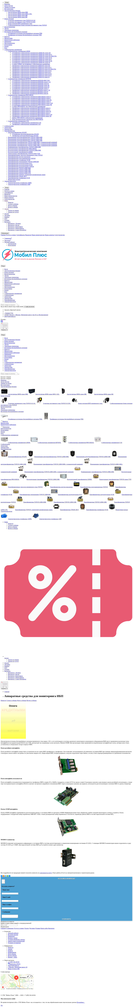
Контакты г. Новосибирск (16, 228)
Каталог (6, 378)
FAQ (5, 218)
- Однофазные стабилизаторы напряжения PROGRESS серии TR (32, 105)
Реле (5, 48)
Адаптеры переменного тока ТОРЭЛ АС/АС (21, 20)
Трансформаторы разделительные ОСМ (20, 165)
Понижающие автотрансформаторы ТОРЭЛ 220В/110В (25, 139)
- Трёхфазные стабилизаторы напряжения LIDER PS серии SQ (31, 66)
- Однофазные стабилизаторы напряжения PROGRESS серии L (31, 98)
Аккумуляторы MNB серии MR (18, 15)
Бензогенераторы (9, 27)
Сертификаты (8, 192)
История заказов (13, 934)
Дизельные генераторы (11, 30)
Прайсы (6, 217)
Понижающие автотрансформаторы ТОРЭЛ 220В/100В (25, 137)
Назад (6, 2)
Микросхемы (8, 38)
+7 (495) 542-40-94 (13, 962)
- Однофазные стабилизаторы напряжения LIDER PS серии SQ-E (32, 57)
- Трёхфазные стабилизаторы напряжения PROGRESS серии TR (31, 116)
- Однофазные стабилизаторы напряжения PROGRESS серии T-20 (32, 103)
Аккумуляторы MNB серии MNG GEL (20, 14)
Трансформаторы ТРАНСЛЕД (17, 176)
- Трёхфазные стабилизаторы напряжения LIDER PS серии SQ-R (32, 74)
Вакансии (7, 194)
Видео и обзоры (13, 207)
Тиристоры (7, 127)
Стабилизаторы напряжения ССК (18, 121)
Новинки (7, 4)
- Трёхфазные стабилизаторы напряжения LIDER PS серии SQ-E (31, 70)
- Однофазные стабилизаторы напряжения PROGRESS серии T (31, 101)
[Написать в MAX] (2, 322)
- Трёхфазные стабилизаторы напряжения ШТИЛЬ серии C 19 (31, 90)
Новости (10, 202)
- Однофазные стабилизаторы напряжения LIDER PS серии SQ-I (32, 59)
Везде (6, 269)
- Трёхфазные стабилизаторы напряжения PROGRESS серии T (31, 113)
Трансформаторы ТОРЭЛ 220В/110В (19, 170)
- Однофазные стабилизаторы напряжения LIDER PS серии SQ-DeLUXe (34, 56)
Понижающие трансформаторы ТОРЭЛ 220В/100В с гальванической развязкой (32, 142)
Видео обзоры (12, 955)
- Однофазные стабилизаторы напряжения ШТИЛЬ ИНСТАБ (31, 80)
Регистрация (12, 245)
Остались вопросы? (66, 878)
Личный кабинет (13, 933)
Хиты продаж (8, 5)
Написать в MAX (15, 964)
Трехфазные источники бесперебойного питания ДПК (25, 35)
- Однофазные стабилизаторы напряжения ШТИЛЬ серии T (30, 88)
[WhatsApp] (7, 876)
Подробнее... (81, 1002)
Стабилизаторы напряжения (13, 49)
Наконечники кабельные (12, 40)
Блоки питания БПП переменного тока (20, 23)
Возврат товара (12, 938)
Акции (6, 209)
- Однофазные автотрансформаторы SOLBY (25, 134)
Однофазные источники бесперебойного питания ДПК (25, 33)
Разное (6, 46)
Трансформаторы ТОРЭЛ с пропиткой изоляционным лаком (26, 174)
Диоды (6, 28)
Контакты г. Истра (13, 225)
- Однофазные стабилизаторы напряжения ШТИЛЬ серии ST (30, 87)
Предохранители (9, 43)
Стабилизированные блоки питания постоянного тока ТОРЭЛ (27, 25)
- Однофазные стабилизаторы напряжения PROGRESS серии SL (32, 100)
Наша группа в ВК (14, 969)
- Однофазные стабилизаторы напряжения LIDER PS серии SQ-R (32, 61)
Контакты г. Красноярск (15, 226)
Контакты (7, 222)
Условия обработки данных (16, 939)
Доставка (7, 215)
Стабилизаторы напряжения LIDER (19, 51)
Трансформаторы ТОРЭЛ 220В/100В (19, 168)
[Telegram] (5, 876)
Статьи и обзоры (13, 204)
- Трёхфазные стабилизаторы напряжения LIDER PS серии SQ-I (31, 72)
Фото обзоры (12, 954)
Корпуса (7, 36)
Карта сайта (44, 928)
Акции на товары (13, 210)
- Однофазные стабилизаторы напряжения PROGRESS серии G (31, 96)
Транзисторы (8, 129)
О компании (10, 928)
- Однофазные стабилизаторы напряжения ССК (26, 122)
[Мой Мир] (9, 876)
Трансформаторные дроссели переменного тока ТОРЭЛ (25, 155)
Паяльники (7, 41)
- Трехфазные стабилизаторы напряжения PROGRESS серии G (31, 108)
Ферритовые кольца (14, 179)
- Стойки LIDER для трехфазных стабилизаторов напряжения (31, 64)
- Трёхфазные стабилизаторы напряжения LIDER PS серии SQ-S (31, 75)
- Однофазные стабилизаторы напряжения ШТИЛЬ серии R (30, 83)
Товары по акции (9, 7)
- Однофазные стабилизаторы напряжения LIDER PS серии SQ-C (32, 54)
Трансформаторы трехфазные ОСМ (19, 178)
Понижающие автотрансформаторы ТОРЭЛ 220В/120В (25, 140)
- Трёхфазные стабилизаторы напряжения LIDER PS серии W (31, 77)
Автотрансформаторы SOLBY (17, 132)
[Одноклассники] (3, 876)
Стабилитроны (9, 126)
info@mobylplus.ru (13, 965)
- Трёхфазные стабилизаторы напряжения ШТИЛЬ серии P (30, 92)
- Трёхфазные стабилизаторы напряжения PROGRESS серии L (31, 109)
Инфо (6, 201)
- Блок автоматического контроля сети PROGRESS (27, 119)
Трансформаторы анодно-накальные (19, 157)
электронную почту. (46, 873)
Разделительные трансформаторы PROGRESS (22, 148)
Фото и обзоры (12, 205)
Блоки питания (9, 18)
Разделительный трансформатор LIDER (20, 152)
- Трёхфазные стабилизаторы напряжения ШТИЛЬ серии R (30, 93)
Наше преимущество (10, 196)
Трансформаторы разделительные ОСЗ (20, 163)
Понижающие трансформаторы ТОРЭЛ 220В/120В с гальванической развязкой (32, 145)
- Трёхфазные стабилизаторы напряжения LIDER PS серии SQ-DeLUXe (34, 69)
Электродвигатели (10, 181)
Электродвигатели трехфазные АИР (19, 184)
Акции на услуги (13, 212)
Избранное (11, 936)
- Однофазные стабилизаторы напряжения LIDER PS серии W (31, 62)
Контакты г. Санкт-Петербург (17, 230)
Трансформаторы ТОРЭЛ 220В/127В (19, 173)
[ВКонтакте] (1, 876)
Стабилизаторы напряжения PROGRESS (20, 95)
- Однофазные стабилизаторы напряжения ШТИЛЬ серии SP (30, 85)
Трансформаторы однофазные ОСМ (19, 160)
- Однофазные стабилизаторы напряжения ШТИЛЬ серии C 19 (31, 82)
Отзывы (6, 220)
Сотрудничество (9, 199)
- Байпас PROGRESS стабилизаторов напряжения (27, 118)
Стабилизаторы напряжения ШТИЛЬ (19, 79)
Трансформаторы (9, 131)
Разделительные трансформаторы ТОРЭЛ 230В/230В (24, 150)
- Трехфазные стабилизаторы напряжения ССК (26, 124)
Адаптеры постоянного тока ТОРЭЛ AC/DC (21, 22)
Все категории (8, 9)
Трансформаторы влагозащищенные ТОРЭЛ (21, 158)
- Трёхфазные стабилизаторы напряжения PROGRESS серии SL (31, 111)
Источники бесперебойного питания (15, 31)
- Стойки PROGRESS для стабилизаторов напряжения (28, 106)
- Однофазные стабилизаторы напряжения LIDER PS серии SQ (31, 53)
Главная (6, 189)
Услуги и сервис (9, 191)
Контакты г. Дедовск (14, 223)
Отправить (66, 919)
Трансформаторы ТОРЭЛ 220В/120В (19, 171)
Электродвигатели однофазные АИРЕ (20, 183)
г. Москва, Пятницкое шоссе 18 (17, 967)
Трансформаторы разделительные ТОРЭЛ (21, 166)
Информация (12, 952)
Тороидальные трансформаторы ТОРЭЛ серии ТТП (24, 153)
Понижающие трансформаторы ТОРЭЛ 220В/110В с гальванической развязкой (32, 144)
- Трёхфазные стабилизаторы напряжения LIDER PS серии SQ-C (32, 67)
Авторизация (12, 243)
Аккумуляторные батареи (12, 10)
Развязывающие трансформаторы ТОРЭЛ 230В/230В (24, 147)
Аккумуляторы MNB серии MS (17, 17)
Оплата (6, 214)
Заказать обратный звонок (12, 310)
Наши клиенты (9, 197)
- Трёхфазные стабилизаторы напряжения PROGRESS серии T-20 (32, 114)
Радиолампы (8, 44)
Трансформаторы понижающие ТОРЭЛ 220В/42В (23, 161)
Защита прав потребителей (16, 941)
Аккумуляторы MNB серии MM (18, 12)
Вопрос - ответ (12, 957)
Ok (2, 1005)
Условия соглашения (14, 943)
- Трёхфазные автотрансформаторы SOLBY (25, 135)
